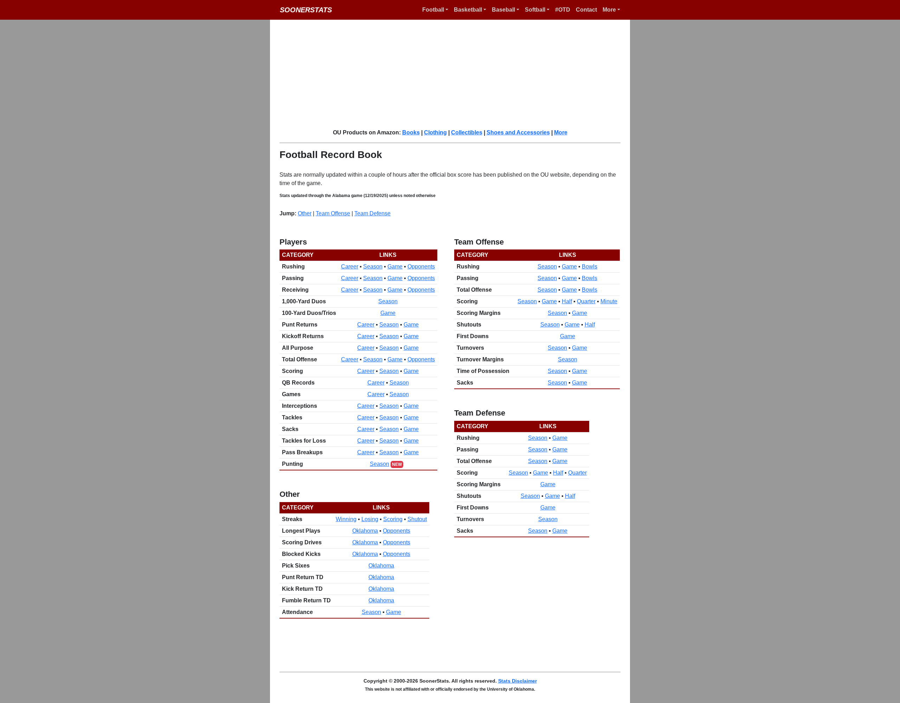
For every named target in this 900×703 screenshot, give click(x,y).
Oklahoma (365, 531)
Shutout (417, 519)
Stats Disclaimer (517, 681)
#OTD (562, 10)
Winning (346, 519)
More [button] (609, 10)
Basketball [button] (468, 10)
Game (395, 267)
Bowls (589, 267)
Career (349, 267)
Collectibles (466, 132)
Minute (608, 301)
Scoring (393, 519)
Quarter (586, 301)
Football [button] (433, 10)
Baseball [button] (503, 10)
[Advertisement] (454, 74)
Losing (369, 519)
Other (304, 213)
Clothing (435, 132)
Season (372, 267)
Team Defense (372, 213)
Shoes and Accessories (518, 132)
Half (567, 301)
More (560, 132)
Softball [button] (535, 10)
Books (411, 132)
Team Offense (333, 213)
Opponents (421, 267)
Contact (586, 10)
